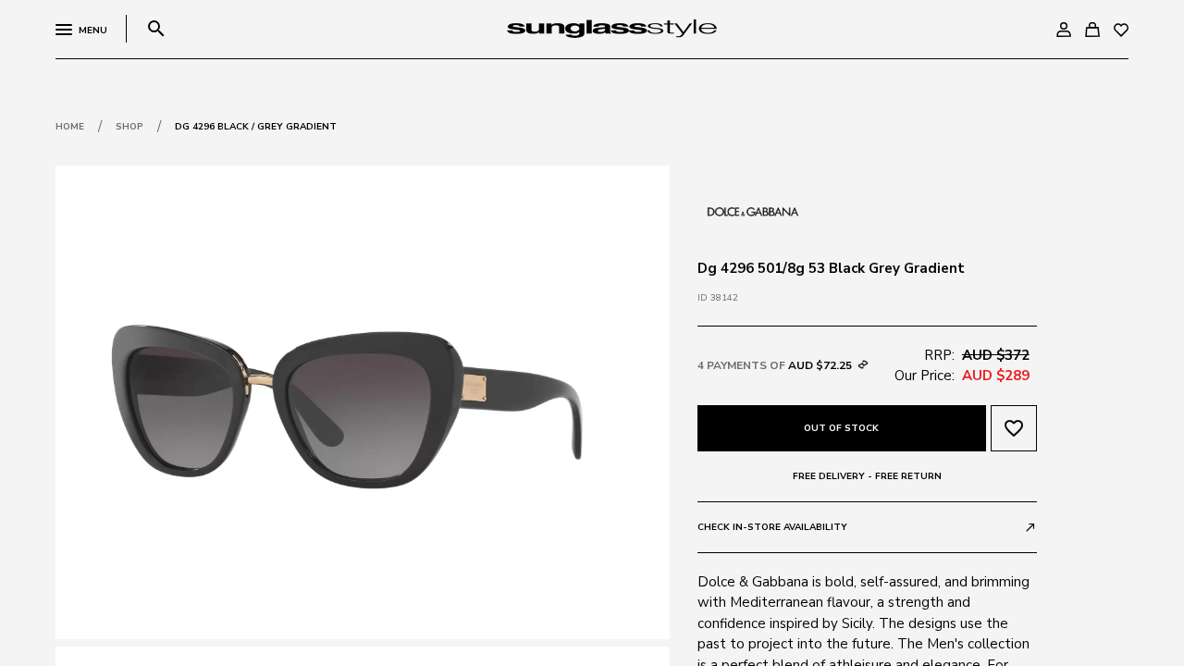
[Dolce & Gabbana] (752, 210)
